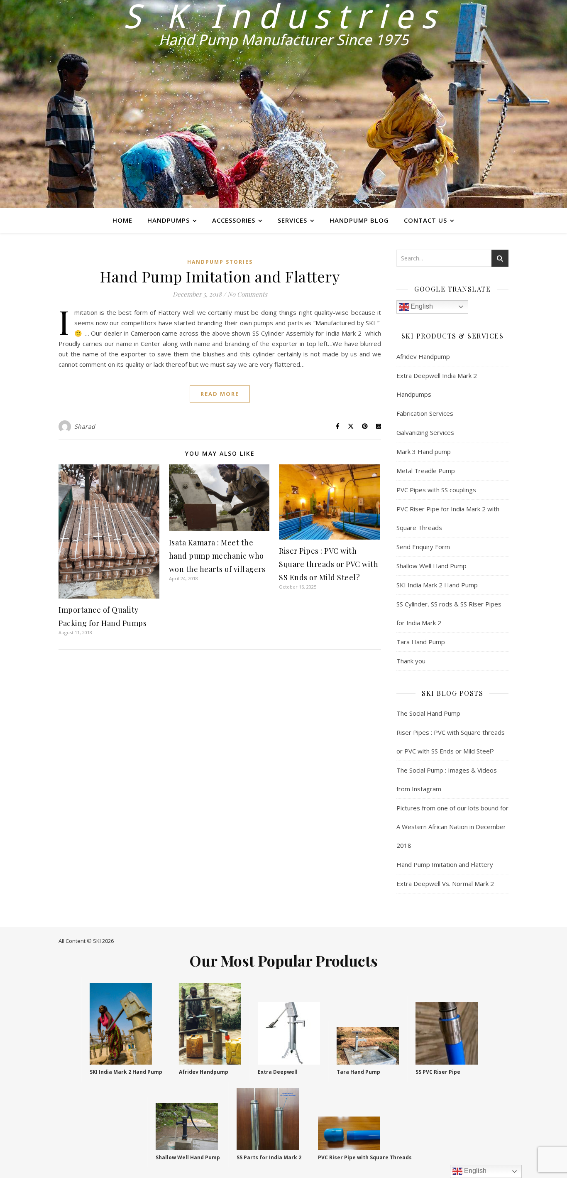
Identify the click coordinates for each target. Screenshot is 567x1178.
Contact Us (425, 220)
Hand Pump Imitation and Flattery (220, 276)
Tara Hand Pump (420, 642)
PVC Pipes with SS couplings (436, 490)
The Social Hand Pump (428, 713)
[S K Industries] (283, 104)
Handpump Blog (359, 220)
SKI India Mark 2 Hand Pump (437, 585)
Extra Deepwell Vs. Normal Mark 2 (445, 883)
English (421, 306)
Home (122, 220)
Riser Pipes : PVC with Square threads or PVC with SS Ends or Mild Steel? (328, 564)
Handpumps (168, 220)
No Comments (247, 294)
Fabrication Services (424, 413)
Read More (219, 394)
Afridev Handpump (423, 356)
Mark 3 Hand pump (423, 451)
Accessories (233, 220)
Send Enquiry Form (423, 546)
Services (292, 220)
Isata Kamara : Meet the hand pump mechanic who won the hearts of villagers (217, 555)
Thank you (410, 661)
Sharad (84, 426)
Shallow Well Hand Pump (431, 566)
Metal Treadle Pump (425, 470)
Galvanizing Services (425, 432)
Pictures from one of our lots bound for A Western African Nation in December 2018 (452, 826)
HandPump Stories (220, 261)
